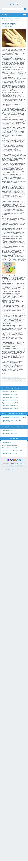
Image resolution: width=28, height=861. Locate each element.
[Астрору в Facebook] (20, 461)
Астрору (14, 4)
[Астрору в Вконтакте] (13, 461)
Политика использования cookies (14, 465)
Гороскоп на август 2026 (8, 430)
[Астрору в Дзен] (11, 461)
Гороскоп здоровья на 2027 (9, 453)
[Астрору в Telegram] (17, 461)
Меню (4, 15)
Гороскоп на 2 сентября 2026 (10, 400)
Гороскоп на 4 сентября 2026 (10, 405)
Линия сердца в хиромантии (11, 377)
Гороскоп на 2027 (6, 442)
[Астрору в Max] (8, 461)
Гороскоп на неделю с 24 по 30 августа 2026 (14, 417)
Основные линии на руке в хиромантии (14, 379)
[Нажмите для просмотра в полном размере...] (8, 273)
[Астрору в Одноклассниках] (15, 461)
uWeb (13, 469)
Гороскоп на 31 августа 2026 (9, 394)
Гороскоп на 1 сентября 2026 (10, 397)
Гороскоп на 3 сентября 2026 (10, 403)
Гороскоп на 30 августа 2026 (9, 391)
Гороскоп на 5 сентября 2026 (10, 408)
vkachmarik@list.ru (20, 463)
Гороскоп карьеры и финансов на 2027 (12, 450)
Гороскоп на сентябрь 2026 (9, 433)
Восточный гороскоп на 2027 (10, 445)
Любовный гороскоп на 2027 (9, 448)
